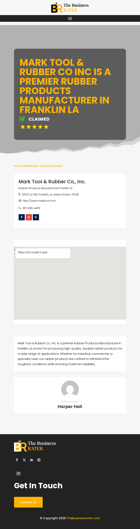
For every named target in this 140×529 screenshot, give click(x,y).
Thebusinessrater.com (83, 518)
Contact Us (28, 502)
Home (18, 166)
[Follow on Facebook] (17, 460)
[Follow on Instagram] (39, 460)
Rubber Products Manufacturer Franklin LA (45, 188)
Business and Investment (44, 166)
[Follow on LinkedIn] (31, 460)
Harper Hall (70, 406)
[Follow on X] (24, 460)
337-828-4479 (31, 208)
